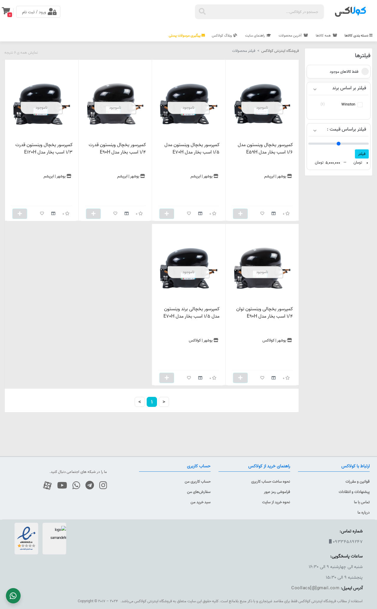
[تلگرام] (87, 485)
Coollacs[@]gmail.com (315, 588)
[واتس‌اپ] (74, 485)
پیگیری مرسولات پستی (185, 35)
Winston (348, 104)
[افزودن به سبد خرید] (240, 214)
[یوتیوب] (60, 485)
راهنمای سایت (255, 35)
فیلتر (362, 153)
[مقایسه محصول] (273, 213)
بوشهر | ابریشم (275, 176)
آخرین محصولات (290, 35)
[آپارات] (45, 485)
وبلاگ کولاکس (222, 35)
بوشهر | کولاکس (274, 340)
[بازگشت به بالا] (368, 583)
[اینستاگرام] (101, 485)
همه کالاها (324, 35)
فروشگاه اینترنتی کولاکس (280, 50)
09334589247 (348, 541)
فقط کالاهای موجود (344, 71)
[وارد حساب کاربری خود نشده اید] (262, 213)
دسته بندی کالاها (357, 35)
